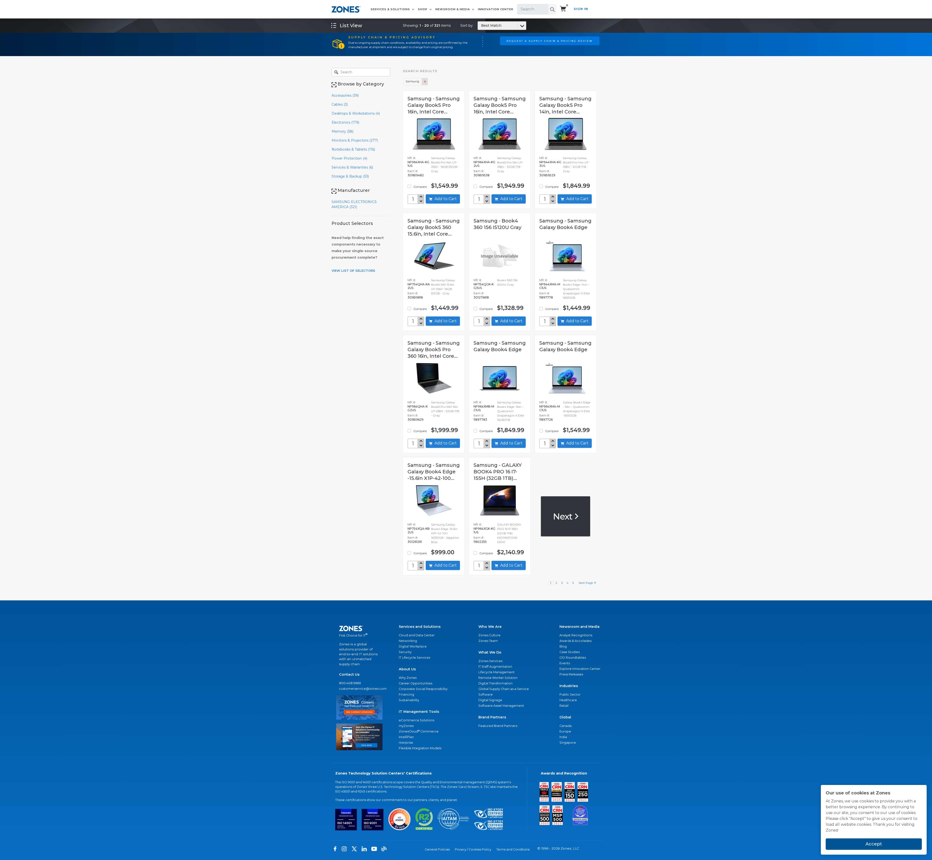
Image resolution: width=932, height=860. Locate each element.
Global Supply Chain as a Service (503, 689)
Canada (565, 726)
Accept (873, 844)
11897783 (480, 419)
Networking (408, 641)
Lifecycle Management (496, 672)
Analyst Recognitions (575, 635)
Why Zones (407, 678)
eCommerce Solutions (416, 720)
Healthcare (568, 700)
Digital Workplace (413, 646)
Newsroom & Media (453, 9)
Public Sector (570, 694)
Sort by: (480, 25)
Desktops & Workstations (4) (356, 113)
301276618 (481, 297)
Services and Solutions (420, 626)
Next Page (586, 583)
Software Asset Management (501, 705)
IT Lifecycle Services (414, 657)
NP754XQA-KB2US (419, 530)
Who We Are (490, 626)
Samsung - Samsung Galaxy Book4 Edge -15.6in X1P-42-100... (434, 471)
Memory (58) (342, 131)
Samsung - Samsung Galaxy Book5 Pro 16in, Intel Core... (434, 105)
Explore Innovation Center (579, 669)
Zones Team (488, 641)
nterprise (406, 742)
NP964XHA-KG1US (418, 164)
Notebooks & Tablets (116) (353, 149)
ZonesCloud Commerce (419, 731)
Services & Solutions (391, 9)
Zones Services (490, 661)
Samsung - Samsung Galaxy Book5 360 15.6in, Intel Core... (434, 227)
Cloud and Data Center (417, 635)
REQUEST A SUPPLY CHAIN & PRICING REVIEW (550, 40)
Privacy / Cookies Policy (473, 849)
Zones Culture (489, 635)
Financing (406, 694)
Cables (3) (340, 104)
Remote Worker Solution (497, 678)
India (563, 737)
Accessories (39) (345, 95)
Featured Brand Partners (497, 726)
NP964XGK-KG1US (484, 530)
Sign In (581, 9)
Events (564, 663)
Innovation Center (495, 9)
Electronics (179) (345, 122)
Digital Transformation (495, 683)
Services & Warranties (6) (352, 167)
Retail (563, 705)
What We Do (489, 652)
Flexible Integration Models (420, 748)
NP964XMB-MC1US (484, 408)
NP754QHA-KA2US (419, 286)
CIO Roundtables (572, 657)
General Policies (437, 849)
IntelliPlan (406, 737)
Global (565, 717)
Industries (568, 686)
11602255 (480, 542)
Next (563, 516)
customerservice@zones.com (359, 688)
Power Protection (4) (349, 158)
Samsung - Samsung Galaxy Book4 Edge (565, 224)
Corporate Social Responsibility (423, 689)
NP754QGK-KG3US (484, 286)
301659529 (547, 175)
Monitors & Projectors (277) (355, 140)
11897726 (546, 419)
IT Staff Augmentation (495, 666)
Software (485, 694)
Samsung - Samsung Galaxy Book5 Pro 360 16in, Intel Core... (434, 349)
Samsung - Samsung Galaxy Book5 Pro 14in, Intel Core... (565, 105)
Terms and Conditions (513, 849)
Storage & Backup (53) (350, 176)
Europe (565, 731)
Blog (563, 646)
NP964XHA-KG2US (484, 164)
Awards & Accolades (575, 641)
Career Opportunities (415, 683)
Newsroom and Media (579, 626)
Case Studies (569, 652)
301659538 (482, 175)
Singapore (567, 742)
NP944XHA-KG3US (550, 164)
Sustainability (409, 700)
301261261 (415, 542)
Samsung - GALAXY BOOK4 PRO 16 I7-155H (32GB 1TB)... (498, 471)
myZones (406, 726)
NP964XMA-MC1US (549, 408)
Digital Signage (490, 700)
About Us (407, 669)
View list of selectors (353, 270)
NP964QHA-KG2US (418, 408)
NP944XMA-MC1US (549, 286)
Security (405, 652)
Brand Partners (492, 717)
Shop (423, 9)
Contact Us (349, 674)
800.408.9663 (350, 683)
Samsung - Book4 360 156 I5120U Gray (497, 224)
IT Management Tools (419, 711)
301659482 (416, 175)
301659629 (416, 419)
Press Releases (571, 674)
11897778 (546, 297)
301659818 (415, 297)
